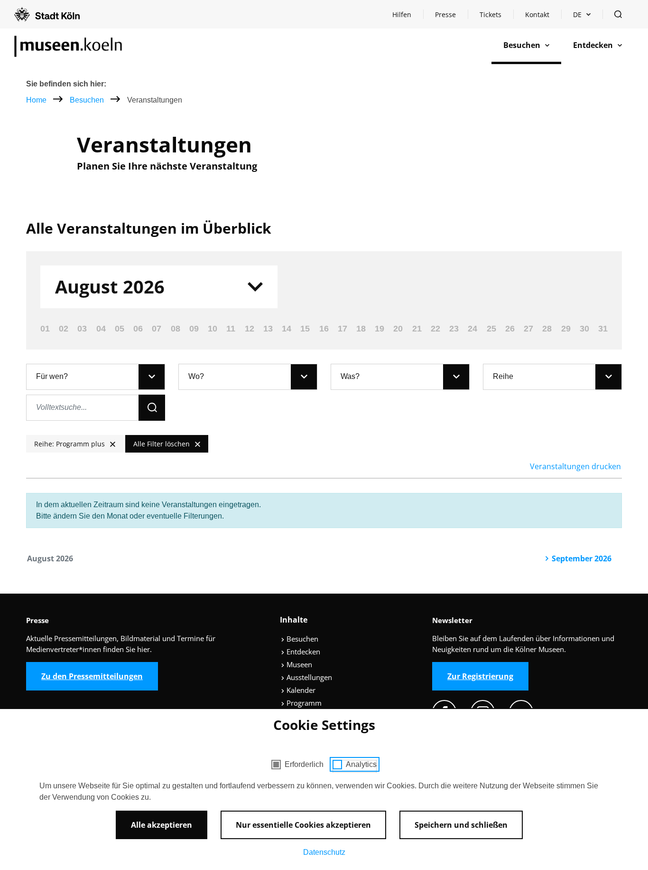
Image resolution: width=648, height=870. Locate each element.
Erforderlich (304, 764)
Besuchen (88, 100)
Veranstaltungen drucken (575, 466)
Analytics (361, 764)
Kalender (300, 690)
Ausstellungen (308, 677)
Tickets (490, 14)
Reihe (503, 376)
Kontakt (537, 14)
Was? (350, 376)
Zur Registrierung (480, 676)
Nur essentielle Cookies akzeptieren (303, 825)
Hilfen (407, 17)
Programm (303, 703)
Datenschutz (324, 852)
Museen (298, 664)
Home (36, 100)
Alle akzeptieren (161, 825)
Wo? (196, 376)
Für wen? (52, 376)
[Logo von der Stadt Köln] (47, 14)
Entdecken (302, 651)
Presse (445, 14)
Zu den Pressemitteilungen (92, 676)
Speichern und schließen (461, 825)
